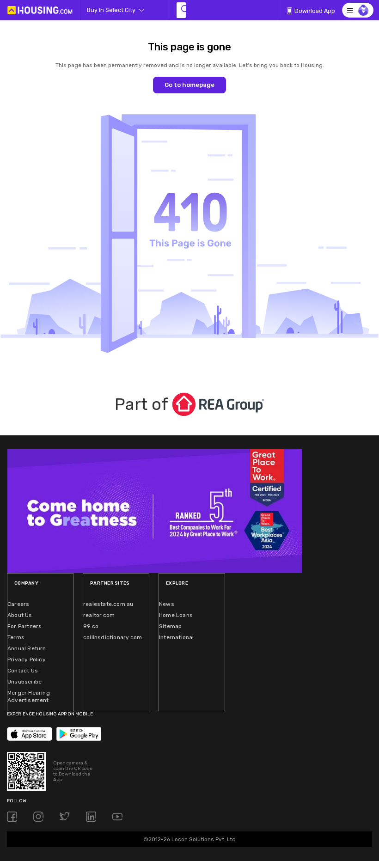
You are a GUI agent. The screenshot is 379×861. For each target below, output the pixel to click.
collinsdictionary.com (112, 637)
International (176, 637)
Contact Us (22, 670)
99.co (90, 626)
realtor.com (99, 615)
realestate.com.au (108, 604)
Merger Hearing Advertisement (28, 696)
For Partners (24, 626)
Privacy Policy (26, 659)
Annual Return (26, 648)
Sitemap (170, 626)
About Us (19, 615)
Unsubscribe (24, 681)
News (166, 604)
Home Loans (176, 615)
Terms (15, 637)
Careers (18, 604)
